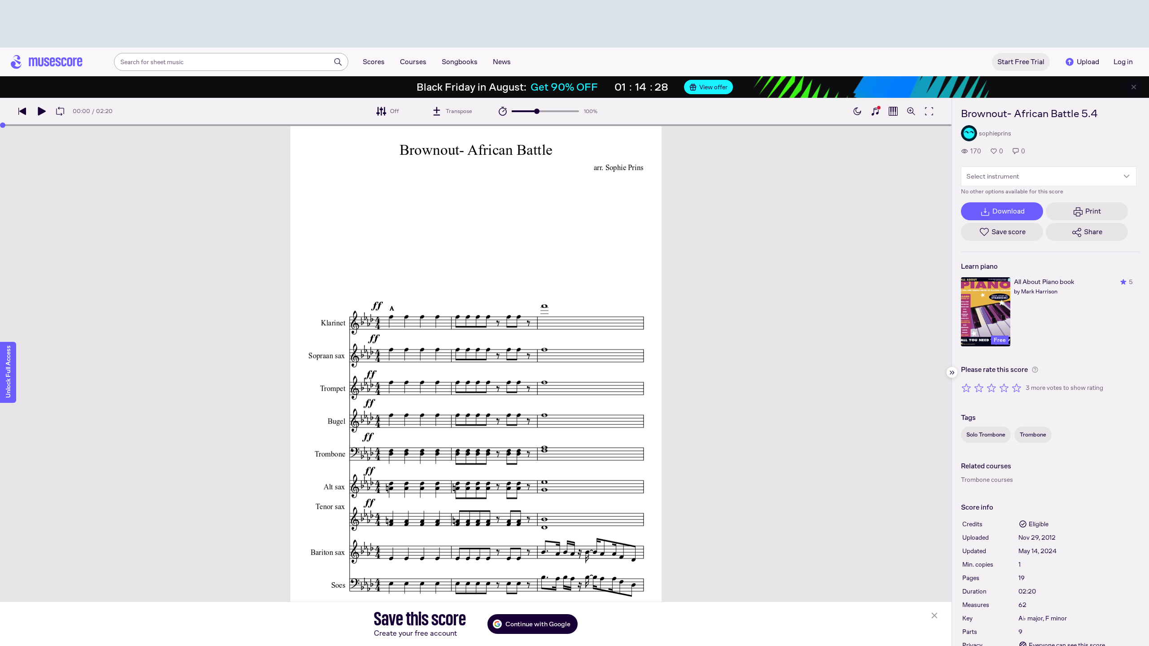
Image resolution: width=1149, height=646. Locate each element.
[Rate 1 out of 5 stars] (966, 387)
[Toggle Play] (41, 111)
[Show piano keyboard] (875, 111)
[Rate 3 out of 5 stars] (991, 387)
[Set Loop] (60, 111)
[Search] (338, 61)
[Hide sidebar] (952, 372)
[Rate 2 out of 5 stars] (979, 387)
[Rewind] (22, 111)
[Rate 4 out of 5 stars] (1004, 387)
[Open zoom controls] (911, 111)
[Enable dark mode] (857, 111)
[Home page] (47, 62)
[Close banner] (1134, 87)
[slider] (536, 111)
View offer (713, 87)
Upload (1088, 61)
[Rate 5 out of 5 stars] (1016, 387)
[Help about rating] (1035, 369)
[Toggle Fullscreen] (929, 111)
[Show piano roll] (893, 111)
